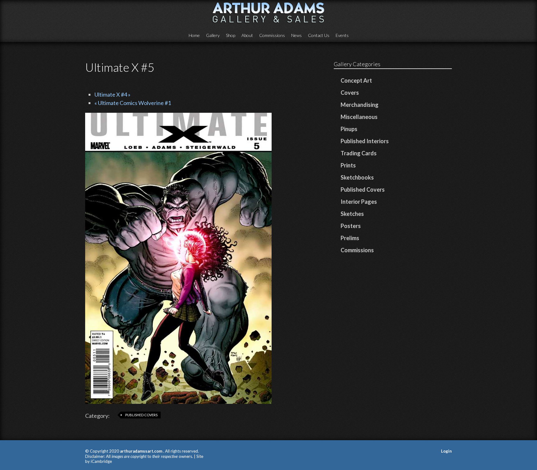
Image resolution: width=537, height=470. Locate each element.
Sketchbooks (357, 177)
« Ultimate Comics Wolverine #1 (132, 102)
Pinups (349, 128)
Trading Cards (359, 153)
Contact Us (318, 35)
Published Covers (141, 415)
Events (342, 35)
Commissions (272, 35)
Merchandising (360, 104)
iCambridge (101, 461)
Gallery (213, 35)
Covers (350, 92)
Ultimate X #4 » (112, 94)
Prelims (350, 238)
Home (194, 35)
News (296, 35)
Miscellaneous (359, 116)
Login (446, 451)
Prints (348, 165)
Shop (230, 35)
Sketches (352, 213)
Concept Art (356, 80)
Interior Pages (359, 201)
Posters (351, 225)
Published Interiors (365, 141)
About (247, 35)
